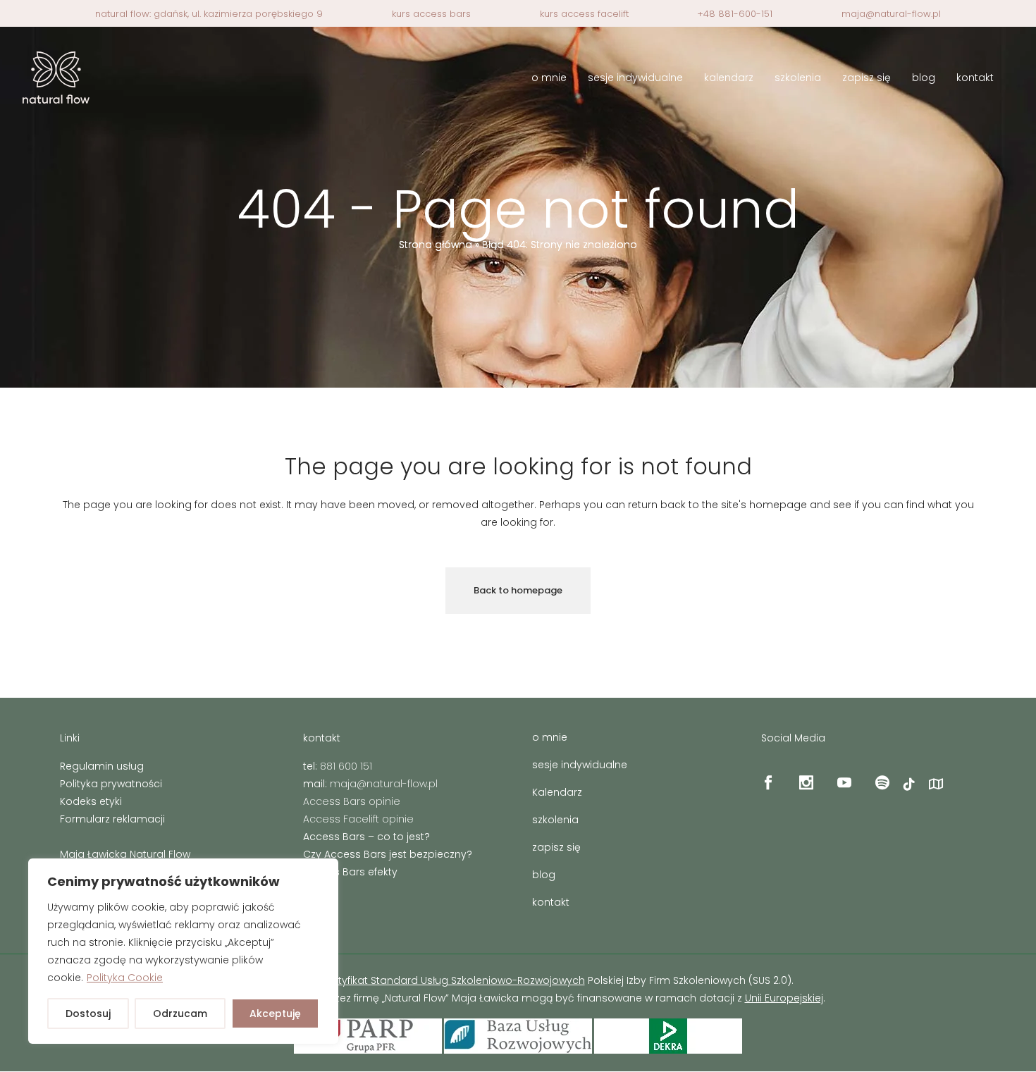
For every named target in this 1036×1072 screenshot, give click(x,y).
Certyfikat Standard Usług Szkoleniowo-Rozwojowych (453, 980)
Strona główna (435, 245)
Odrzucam (180, 1013)
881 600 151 (346, 766)
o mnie (549, 737)
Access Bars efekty (350, 872)
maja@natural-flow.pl (891, 13)
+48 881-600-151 (734, 13)
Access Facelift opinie (358, 819)
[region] (183, 951)
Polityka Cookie (125, 978)
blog (543, 875)
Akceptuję (275, 1013)
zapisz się (556, 847)
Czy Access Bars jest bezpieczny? (387, 854)
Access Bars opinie (351, 801)
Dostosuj (88, 1013)
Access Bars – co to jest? (366, 837)
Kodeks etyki (91, 801)
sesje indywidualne (579, 765)
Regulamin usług (102, 766)
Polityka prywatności (111, 784)
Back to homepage (518, 590)
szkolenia (555, 820)
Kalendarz (557, 792)
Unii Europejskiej (784, 998)
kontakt (550, 902)
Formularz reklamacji (112, 819)
